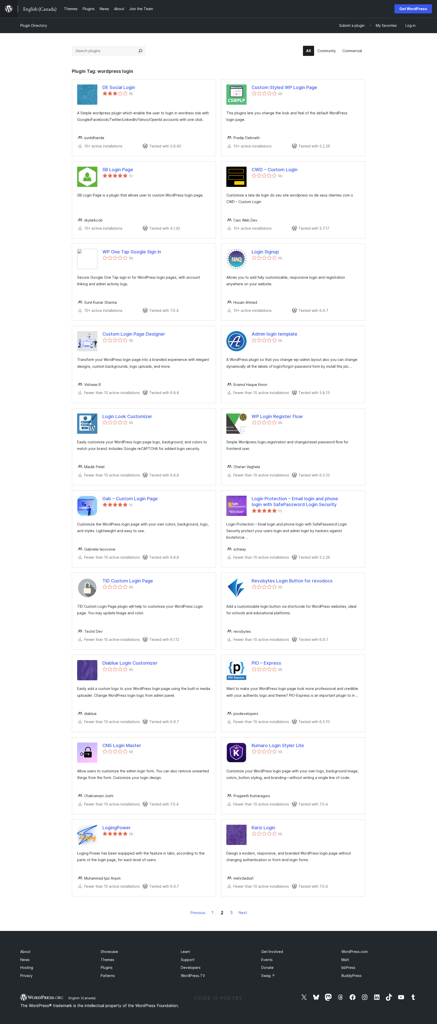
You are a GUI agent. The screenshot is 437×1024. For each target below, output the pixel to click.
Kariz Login (263, 827)
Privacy (26, 975)
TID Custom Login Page (127, 580)
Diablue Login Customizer (130, 663)
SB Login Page (117, 169)
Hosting (26, 967)
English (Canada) (82, 998)
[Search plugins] (140, 51)
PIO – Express (266, 663)
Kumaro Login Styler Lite (278, 745)
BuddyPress (351, 975)
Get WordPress (413, 9)
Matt (345, 959)
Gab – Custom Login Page (130, 498)
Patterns (108, 975)
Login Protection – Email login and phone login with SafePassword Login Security (295, 501)
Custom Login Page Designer (133, 334)
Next (243, 912)
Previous (197, 912)
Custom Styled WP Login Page (284, 87)
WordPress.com (354, 951)
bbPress (348, 967)
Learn (185, 951)
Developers (191, 967)
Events (267, 959)
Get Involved (272, 951)
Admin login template (274, 334)
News (25, 959)
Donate (267, 967)
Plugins (107, 967)
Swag (268, 975)
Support (187, 959)
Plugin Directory (33, 25)
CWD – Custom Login (274, 169)
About (25, 951)
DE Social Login (118, 87)
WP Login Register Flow (277, 416)
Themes (107, 959)
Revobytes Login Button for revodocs (292, 580)
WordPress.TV (193, 975)
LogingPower (116, 827)
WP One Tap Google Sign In (131, 251)
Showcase (109, 951)
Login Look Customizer (127, 416)
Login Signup (265, 251)
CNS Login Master (121, 745)
